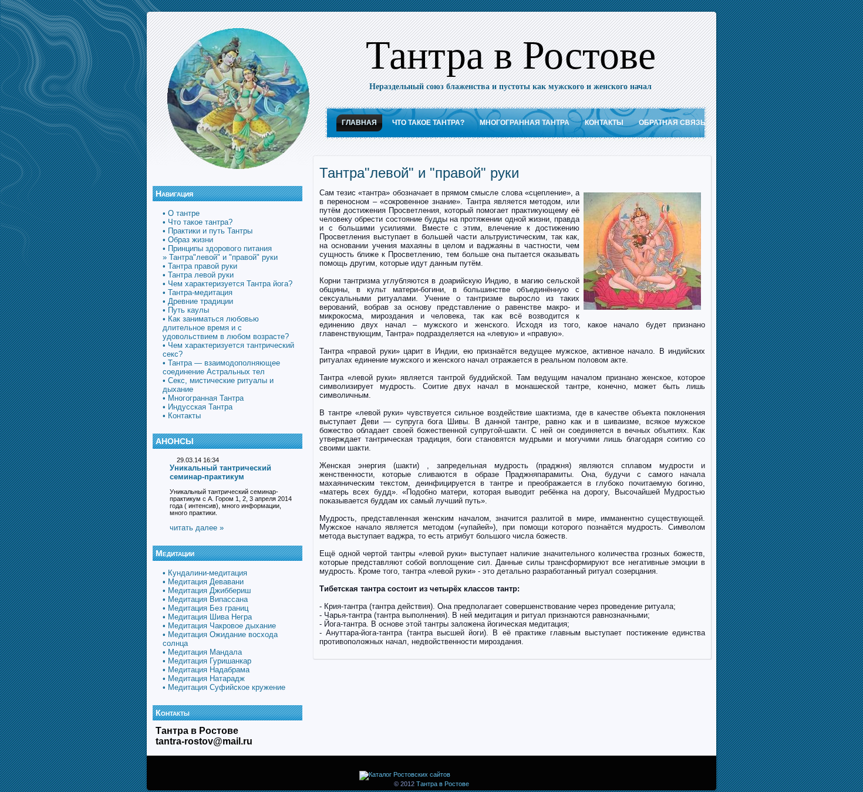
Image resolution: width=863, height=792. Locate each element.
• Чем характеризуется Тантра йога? (227, 283)
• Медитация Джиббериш (207, 590)
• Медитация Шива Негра (207, 616)
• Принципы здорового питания (217, 248)
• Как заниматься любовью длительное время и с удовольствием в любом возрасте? (226, 327)
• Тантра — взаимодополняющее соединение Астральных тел (221, 367)
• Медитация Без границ (205, 608)
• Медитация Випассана (205, 599)
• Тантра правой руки (200, 266)
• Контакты (182, 415)
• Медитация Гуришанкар (207, 660)
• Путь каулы (186, 310)
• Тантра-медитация (197, 292)
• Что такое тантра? (197, 222)
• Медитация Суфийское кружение (224, 687)
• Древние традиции (198, 301)
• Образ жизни (188, 239)
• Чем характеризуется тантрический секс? (228, 349)
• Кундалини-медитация (205, 572)
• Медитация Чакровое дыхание (219, 625)
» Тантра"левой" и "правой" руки (220, 257)
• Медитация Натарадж (204, 678)
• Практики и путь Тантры (207, 230)
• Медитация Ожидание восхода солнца (220, 639)
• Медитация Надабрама (206, 669)
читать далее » (197, 527)
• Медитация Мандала (202, 652)
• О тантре (181, 213)
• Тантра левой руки (198, 274)
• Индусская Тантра (197, 406)
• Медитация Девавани (203, 581)
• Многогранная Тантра (203, 398)
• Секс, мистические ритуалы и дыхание (218, 385)
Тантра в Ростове (511, 53)
